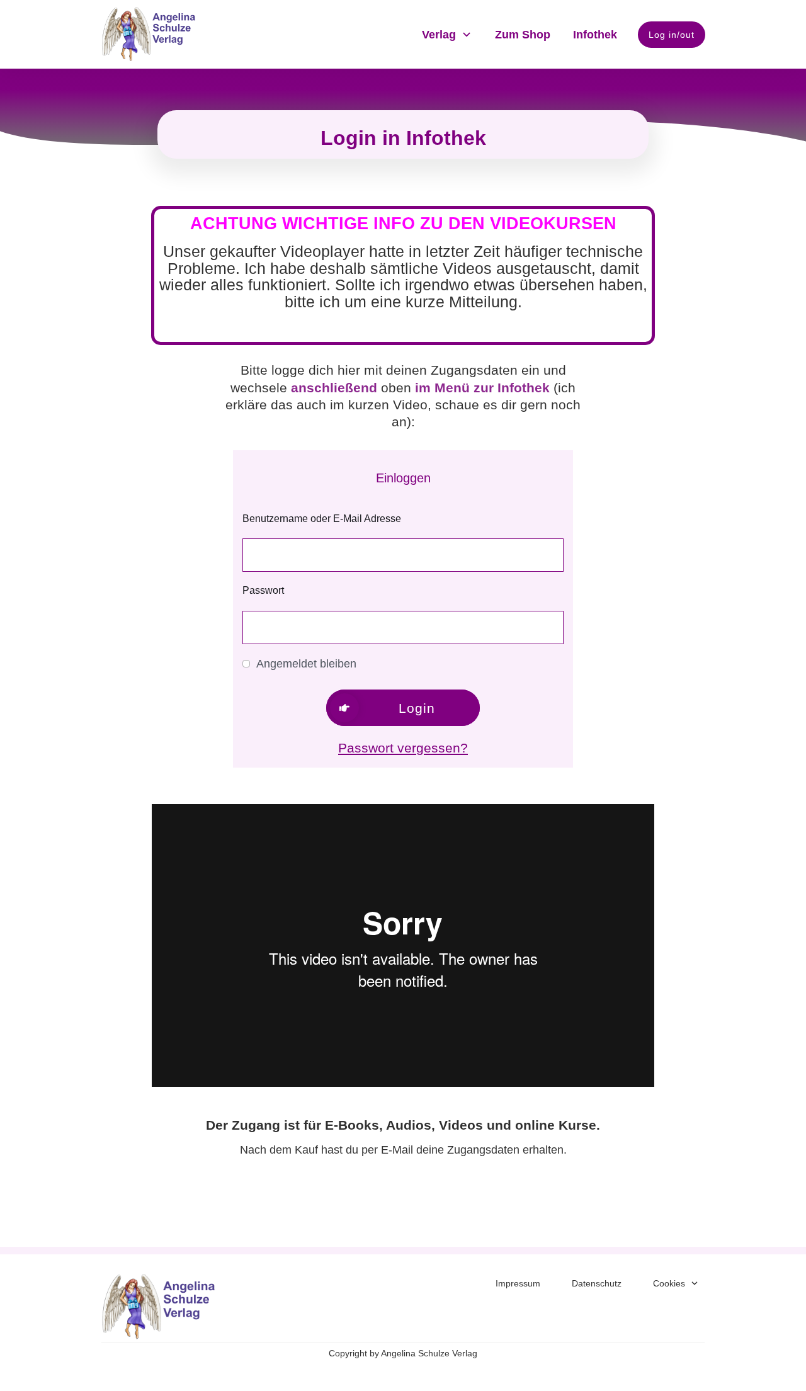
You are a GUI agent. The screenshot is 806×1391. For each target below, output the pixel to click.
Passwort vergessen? (403, 748)
